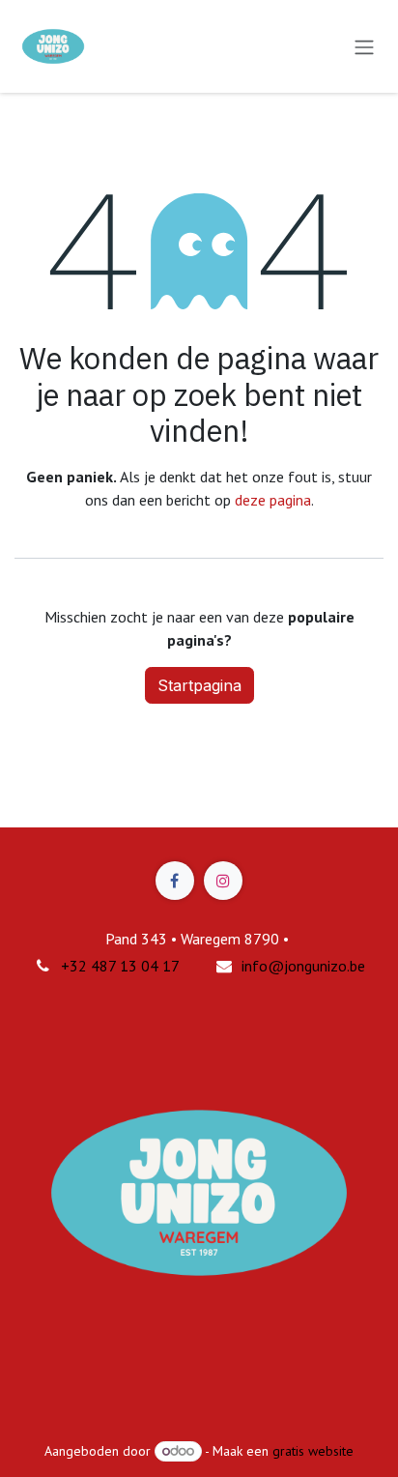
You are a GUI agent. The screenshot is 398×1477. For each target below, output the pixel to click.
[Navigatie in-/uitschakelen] (364, 46)
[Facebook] (175, 880)
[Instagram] (223, 880)
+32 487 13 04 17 (120, 965)
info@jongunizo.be (303, 965)
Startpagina (199, 685)
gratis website (313, 1451)
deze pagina (273, 499)
